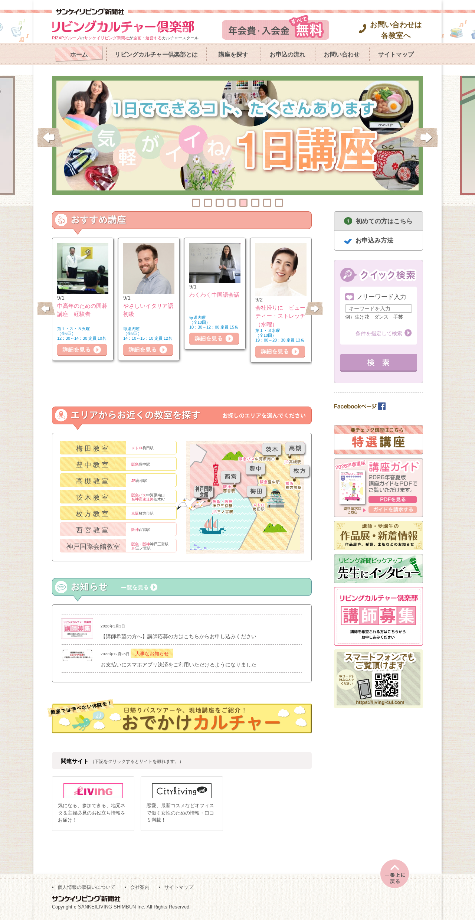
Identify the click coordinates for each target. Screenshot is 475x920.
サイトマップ (396, 54)
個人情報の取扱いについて (86, 887)
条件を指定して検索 (379, 333)
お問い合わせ (342, 54)
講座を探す (233, 54)
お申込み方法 (374, 240)
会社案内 (140, 887)
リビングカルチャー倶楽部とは (156, 54)
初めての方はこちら (384, 221)
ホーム (79, 54)
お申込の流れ (287, 54)
